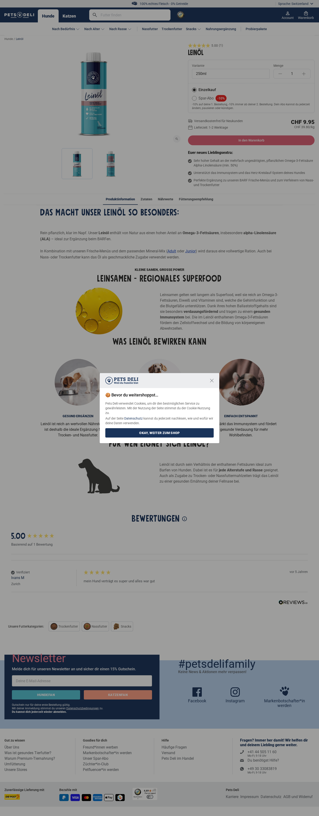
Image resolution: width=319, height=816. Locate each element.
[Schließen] (212, 380)
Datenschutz (133, 418)
